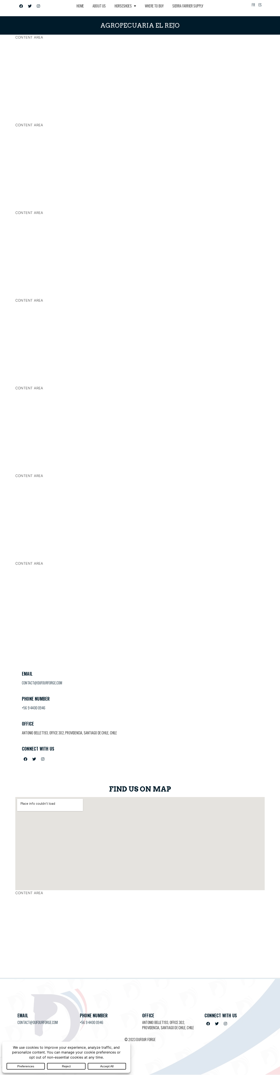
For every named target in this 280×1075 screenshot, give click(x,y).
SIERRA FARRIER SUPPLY (187, 6)
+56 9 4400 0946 (33, 707)
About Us (99, 6)
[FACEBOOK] (21, 6)
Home (80, 6)
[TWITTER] (29, 6)
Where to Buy (154, 6)
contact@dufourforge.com (42, 682)
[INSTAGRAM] (38, 6)
